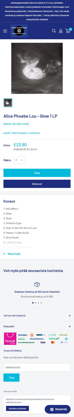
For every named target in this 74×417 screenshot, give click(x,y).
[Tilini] (60, 31)
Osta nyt (37, 183)
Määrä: (7, 160)
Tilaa (11, 377)
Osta (37, 172)
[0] (68, 31)
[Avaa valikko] (5, 31)
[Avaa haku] (54, 31)
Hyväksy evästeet (17, 408)
